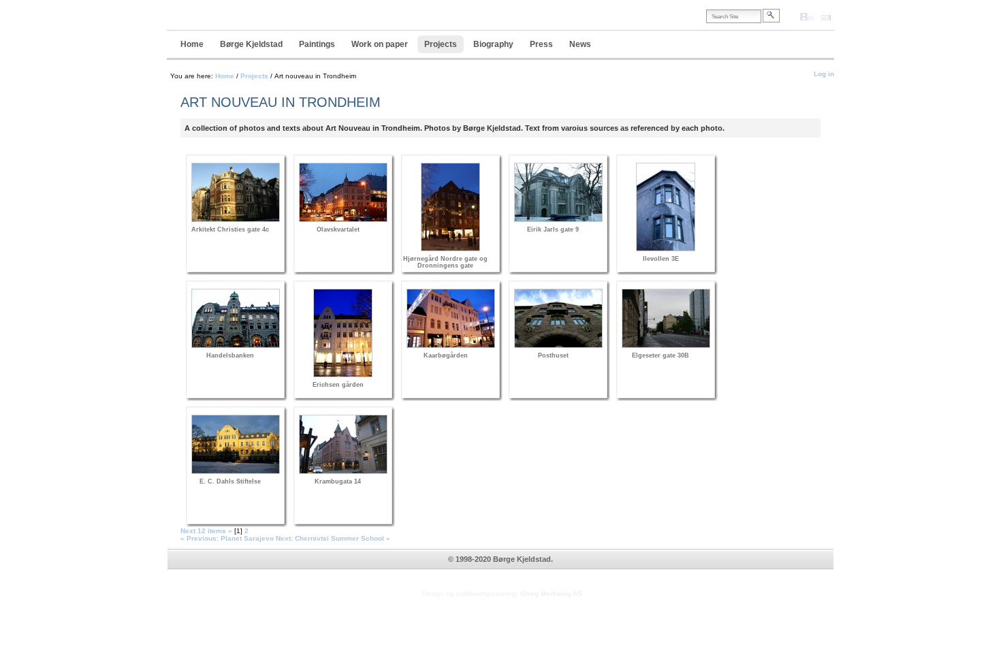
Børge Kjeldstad (251, 44)
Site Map (786, 21)
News (580, 44)
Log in (824, 74)
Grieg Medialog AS (551, 593)
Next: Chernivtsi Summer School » (334, 538)
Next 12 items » (207, 531)
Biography (493, 44)
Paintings (317, 44)
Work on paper (379, 44)
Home (192, 44)
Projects (440, 44)
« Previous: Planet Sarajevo (228, 538)
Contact (833, 16)
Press (541, 44)
